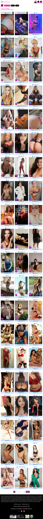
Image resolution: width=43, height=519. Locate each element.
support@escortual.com (27, 508)
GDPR (29, 506)
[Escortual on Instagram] (21, 511)
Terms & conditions (17, 506)
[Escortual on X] (19, 511)
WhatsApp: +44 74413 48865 (16, 508)
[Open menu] (41, 2)
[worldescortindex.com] (13, 516)
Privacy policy (24, 506)
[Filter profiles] (2, 5)
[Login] (38, 2)
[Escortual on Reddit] (24, 511)
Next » (28, 491)
